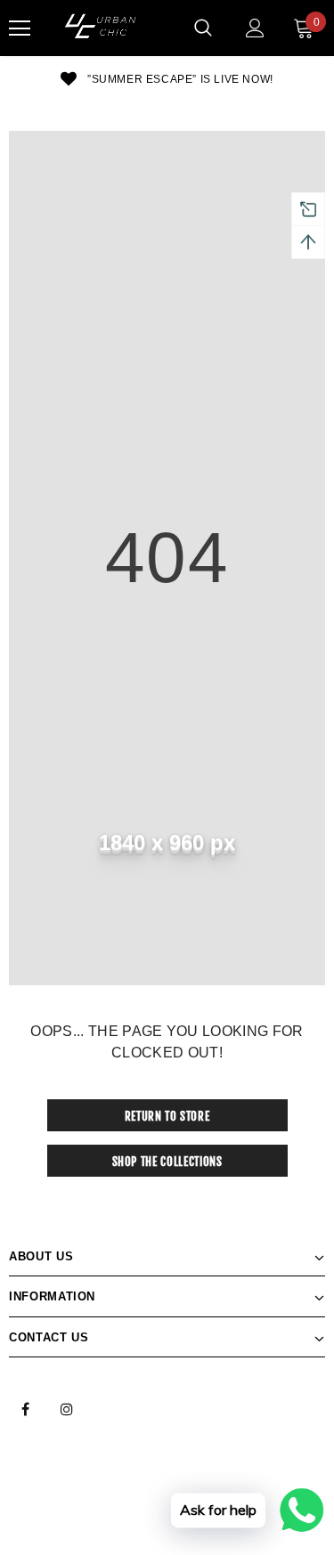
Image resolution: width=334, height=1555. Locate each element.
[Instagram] (67, 1408)
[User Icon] (255, 28)
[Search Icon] (203, 28)
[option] (167, 78)
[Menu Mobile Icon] (19, 28)
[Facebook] (25, 1408)
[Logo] (102, 28)
